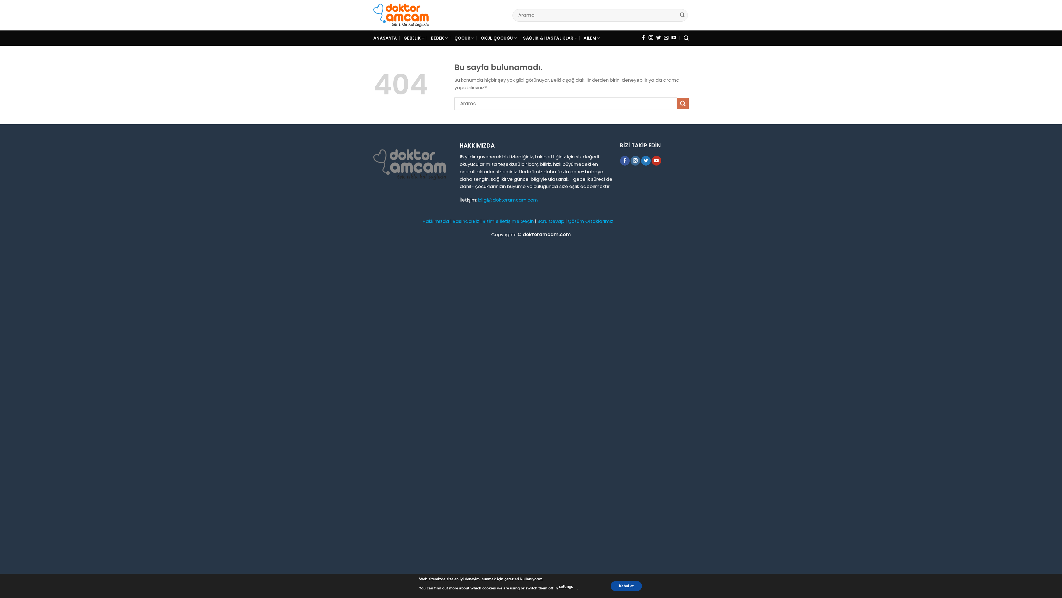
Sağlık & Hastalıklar (548, 38)
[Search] (686, 38)
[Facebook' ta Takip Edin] (643, 38)
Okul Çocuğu (497, 38)
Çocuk (462, 38)
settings (566, 586)
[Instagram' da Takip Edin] (651, 38)
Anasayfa (385, 38)
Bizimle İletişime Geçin (508, 221)
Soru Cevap (550, 221)
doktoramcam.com (547, 234)
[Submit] (683, 15)
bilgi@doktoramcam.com (508, 200)
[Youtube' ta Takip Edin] (673, 38)
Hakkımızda (436, 221)
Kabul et (626, 586)
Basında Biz (466, 221)
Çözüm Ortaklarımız (590, 221)
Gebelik (412, 38)
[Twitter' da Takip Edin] (658, 38)
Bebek (437, 38)
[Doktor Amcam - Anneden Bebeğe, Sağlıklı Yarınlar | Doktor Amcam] (401, 15)
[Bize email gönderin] (666, 38)
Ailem (590, 38)
